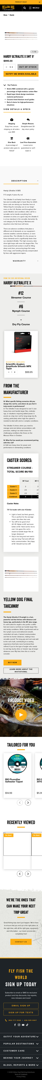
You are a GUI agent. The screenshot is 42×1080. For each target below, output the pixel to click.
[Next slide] (28, 803)
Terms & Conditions (13, 1074)
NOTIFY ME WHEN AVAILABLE (21, 74)
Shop (5, 15)
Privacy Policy (12, 1076)
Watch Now (33, 2)
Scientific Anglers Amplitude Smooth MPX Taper (18, 366)
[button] (21, 181)
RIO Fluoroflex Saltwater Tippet (14, 780)
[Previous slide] (20, 803)
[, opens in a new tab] (15, 1025)
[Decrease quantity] (6, 67)
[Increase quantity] (13, 67)
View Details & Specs (17, 109)
